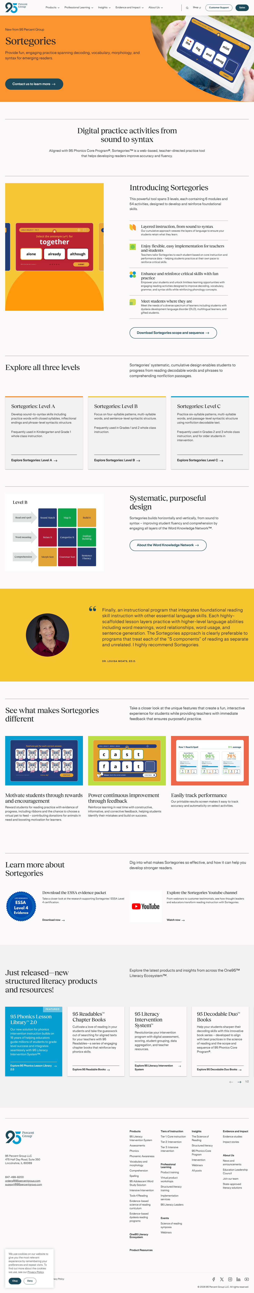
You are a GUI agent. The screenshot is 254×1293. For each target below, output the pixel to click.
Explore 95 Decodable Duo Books (217, 1070)
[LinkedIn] (238, 1279)
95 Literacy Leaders (172, 1205)
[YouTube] (247, 1279)
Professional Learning (168, 1166)
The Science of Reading (200, 1139)
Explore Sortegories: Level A (31, 460)
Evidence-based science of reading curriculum (140, 1205)
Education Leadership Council (235, 1172)
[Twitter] (222, 1279)
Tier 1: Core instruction (173, 1137)
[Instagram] (230, 1279)
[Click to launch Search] (187, 8)
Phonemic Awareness (142, 1156)
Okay (15, 1281)
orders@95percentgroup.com (22, 1181)
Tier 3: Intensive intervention (169, 1149)
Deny (30, 1281)
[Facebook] (213, 1279)
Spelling (134, 1176)
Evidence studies (232, 1137)
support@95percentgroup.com (23, 1185)
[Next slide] (239, 1082)
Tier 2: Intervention (171, 1142)
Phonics (134, 1151)
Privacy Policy (35, 1272)
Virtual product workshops (169, 1180)
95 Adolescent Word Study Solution (141, 1183)
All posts (197, 1171)
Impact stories (231, 1142)
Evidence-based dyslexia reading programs (139, 1217)
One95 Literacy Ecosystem (139, 1236)
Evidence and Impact (235, 1131)
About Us (228, 1156)
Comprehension (139, 1171)
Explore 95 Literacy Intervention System (154, 1068)
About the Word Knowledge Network (165, 545)
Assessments (137, 1146)
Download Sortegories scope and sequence (170, 333)
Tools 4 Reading (139, 1196)
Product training (170, 1172)
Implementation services (169, 1198)
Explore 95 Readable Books (89, 1070)
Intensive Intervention (142, 1190)
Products (135, 1131)
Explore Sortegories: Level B (114, 460)
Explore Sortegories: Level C (197, 460)
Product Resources (141, 1250)
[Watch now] (146, 906)
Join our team (230, 1179)
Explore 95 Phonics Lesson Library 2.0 (31, 1068)
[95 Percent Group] (16, 7)
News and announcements (232, 1163)
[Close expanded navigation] (246, 17)
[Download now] (21, 906)
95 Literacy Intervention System (141, 1139)
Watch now (173, 920)
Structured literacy (202, 1146)
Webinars (166, 1233)
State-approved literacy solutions (232, 1186)
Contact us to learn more (31, 84)
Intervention (198, 1160)
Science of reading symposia (171, 1226)
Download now (51, 920)
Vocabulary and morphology (138, 1164)
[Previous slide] (231, 1082)
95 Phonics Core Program (201, 1153)
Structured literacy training (171, 1189)
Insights (196, 1131)
